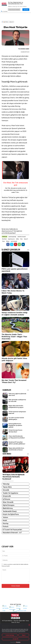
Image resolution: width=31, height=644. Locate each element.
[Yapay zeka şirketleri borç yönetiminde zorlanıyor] (5, 449)
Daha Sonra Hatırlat (14, 9)
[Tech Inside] (26, 608)
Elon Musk (4, 239)
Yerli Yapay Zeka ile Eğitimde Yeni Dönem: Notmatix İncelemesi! (13, 477)
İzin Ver (26, 9)
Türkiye (7, 241)
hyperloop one (11, 239)
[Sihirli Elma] (12, 608)
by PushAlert (4, 11)
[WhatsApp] (19, 244)
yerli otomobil (14, 241)
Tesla (3, 241)
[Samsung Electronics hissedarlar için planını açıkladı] (5, 425)
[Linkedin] (23, 244)
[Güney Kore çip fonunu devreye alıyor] (5, 431)
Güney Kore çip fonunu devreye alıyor (15, 431)
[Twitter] (11, 244)
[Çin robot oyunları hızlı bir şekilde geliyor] (5, 419)
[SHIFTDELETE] (5, 608)
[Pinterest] (15, 244)
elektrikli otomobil (22, 236)
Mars (21, 239)
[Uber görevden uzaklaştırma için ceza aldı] (5, 401)
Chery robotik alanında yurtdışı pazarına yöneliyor (17, 437)
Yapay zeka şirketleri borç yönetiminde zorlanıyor (16, 449)
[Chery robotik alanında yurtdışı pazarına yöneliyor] (5, 437)
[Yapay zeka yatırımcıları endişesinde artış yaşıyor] (5, 407)
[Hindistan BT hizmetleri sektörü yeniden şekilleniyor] (5, 443)
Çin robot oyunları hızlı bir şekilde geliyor (16, 418)
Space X (26, 239)
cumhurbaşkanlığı (12, 236)
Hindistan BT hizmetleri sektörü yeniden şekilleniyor (17, 443)
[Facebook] (8, 244)
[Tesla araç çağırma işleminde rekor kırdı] (5, 395)
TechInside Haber (23, 49)
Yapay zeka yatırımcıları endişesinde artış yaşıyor (16, 406)
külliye (17, 239)
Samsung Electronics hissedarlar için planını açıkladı (15, 425)
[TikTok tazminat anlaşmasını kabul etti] (5, 413)
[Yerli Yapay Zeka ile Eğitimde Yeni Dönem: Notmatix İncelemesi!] (15, 465)
